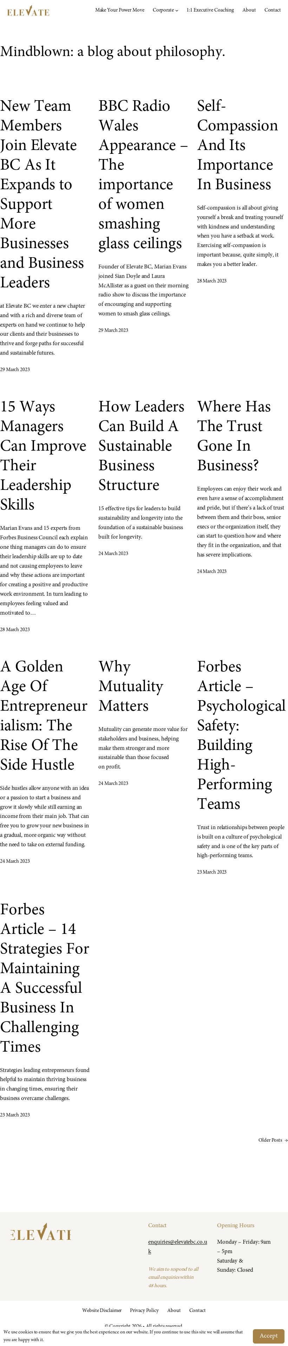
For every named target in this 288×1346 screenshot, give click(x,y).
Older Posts (273, 1140)
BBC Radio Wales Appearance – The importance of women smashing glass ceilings (143, 176)
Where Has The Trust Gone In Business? (234, 437)
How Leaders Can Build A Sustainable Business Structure (141, 446)
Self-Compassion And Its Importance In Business (237, 146)
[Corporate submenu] (176, 10)
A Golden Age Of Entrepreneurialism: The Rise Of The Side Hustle (43, 717)
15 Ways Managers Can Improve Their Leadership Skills (43, 456)
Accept (269, 1336)
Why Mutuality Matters (130, 687)
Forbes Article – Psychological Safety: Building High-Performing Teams (241, 736)
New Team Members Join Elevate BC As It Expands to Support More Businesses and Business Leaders (42, 195)
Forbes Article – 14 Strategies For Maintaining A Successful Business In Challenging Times (44, 979)
